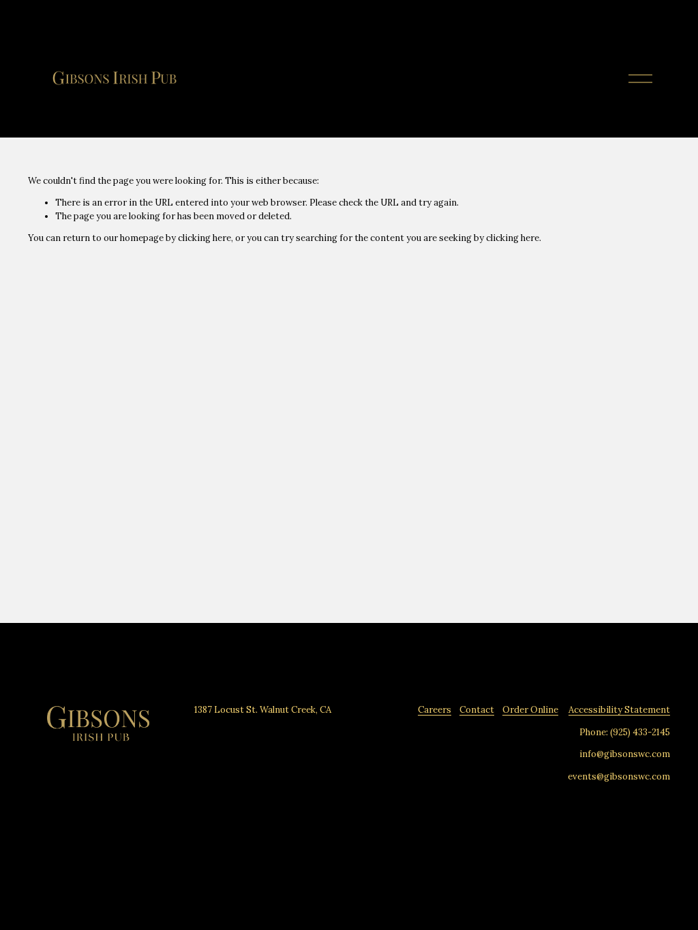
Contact (476, 710)
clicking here (204, 238)
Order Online (530, 710)
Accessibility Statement (619, 710)
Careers (434, 710)
